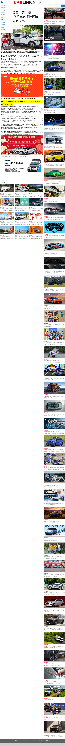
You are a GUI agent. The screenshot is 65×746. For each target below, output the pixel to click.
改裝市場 (3, 17)
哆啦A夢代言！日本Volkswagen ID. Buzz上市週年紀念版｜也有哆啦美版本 (54, 539)
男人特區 (3, 29)
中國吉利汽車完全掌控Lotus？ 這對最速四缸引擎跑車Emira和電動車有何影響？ (54, 182)
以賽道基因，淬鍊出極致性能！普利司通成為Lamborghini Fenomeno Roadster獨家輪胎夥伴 (54, 255)
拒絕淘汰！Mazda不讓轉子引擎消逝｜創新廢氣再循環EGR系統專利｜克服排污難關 (54, 146)
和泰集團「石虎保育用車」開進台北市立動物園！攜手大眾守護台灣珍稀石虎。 (54, 593)
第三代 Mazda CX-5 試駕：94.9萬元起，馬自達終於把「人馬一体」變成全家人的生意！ (54, 646)
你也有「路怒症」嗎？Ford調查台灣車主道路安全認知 (21, 210)
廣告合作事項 (25, 740)
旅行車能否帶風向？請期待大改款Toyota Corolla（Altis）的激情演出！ (53, 521)
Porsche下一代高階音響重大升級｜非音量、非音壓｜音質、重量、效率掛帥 (54, 414)
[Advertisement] (21, 178)
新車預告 (3, 10)
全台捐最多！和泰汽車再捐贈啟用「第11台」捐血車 (21, 196)
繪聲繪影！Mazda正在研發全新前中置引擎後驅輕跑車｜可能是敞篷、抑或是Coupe (54, 75)
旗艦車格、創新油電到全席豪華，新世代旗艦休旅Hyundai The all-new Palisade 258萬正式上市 (54, 719)
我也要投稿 (47, 740)
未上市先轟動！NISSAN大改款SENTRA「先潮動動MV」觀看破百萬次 (36, 238)
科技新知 (3, 24)
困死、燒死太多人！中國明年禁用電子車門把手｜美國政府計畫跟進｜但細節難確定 (54, 682)
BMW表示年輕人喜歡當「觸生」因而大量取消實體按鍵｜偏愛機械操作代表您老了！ (54, 22)
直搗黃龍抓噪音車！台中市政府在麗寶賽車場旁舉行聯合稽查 (6, 238)
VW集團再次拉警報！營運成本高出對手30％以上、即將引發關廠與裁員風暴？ (54, 503)
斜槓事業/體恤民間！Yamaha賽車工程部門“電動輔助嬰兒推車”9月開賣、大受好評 (53, 557)
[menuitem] (2, 2)
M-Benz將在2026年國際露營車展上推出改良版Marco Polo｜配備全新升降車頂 (54, 396)
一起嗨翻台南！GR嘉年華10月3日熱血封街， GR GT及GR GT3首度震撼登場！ (53, 218)
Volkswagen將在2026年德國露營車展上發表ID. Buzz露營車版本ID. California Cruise (54, 164)
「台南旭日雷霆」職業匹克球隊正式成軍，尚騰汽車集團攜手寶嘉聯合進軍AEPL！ (54, 486)
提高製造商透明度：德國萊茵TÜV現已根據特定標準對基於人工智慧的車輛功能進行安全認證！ (54, 112)
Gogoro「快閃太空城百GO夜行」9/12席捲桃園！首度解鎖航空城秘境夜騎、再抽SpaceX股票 (54, 237)
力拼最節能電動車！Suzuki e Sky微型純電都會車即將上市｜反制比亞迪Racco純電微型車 (54, 450)
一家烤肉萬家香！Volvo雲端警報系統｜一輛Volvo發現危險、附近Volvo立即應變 (54, 271)
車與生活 (3, 19)
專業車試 (3, 12)
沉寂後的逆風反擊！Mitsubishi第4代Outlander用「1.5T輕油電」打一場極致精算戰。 (54, 433)
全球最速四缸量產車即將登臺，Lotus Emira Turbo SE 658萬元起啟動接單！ (54, 307)
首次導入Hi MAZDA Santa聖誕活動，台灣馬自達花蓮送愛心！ (7, 196)
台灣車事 (3, 7)
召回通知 (3, 22)
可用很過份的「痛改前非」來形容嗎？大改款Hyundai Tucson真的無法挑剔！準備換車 (54, 736)
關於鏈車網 (17, 740)
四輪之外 (3, 27)
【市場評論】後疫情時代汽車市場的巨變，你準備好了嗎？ (35, 224)
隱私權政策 (40, 740)
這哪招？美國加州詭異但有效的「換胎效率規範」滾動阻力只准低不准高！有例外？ (54, 664)
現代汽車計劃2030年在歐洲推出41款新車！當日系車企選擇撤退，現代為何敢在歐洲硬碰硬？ (54, 130)
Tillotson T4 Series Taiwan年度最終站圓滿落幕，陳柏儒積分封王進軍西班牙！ (54, 575)
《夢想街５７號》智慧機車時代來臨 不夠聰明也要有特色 (7, 224)
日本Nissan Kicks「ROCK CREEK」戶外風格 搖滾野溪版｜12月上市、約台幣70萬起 (54, 628)
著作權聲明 (33, 740)
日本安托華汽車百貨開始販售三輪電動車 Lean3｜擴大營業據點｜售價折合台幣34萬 (53, 361)
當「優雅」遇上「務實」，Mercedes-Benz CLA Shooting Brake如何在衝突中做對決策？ (54, 94)
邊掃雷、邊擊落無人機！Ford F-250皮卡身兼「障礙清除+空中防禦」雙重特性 (54, 289)
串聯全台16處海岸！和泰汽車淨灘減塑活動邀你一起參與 (21, 238)
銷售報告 (3, 32)
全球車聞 (3, 5)
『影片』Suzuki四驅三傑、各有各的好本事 (54, 699)
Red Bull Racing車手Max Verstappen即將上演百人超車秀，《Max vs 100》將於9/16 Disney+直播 (54, 380)
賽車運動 (3, 15)
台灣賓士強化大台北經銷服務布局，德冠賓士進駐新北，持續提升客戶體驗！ (54, 200)
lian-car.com (30, 742)
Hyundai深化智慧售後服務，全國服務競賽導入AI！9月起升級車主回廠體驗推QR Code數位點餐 (54, 469)
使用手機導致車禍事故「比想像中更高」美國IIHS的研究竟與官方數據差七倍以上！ (54, 57)
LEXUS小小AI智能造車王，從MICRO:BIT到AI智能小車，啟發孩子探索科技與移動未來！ (54, 343)
